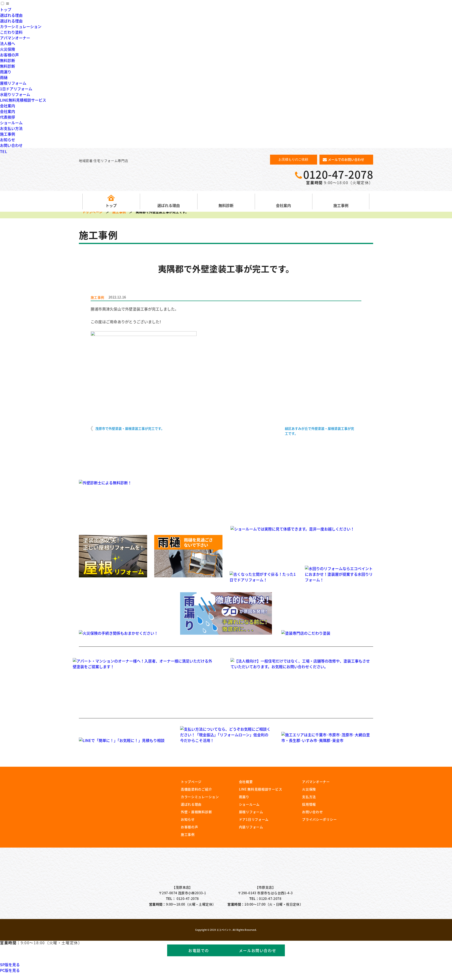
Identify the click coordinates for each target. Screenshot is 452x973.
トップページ (92, 211)
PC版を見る (10, 970)
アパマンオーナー (15, 38)
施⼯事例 (188, 834)
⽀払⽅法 (309, 796)
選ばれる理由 (11, 15)
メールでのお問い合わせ (346, 159)
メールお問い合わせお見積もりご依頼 (257, 952)
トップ (5, 9)
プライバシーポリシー (319, 819)
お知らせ (7, 139)
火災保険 (7, 49)
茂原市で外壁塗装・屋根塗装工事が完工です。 (129, 428)
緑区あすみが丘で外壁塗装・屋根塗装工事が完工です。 (319, 431)
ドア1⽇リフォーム (254, 819)
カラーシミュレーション (20, 26)
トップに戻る (435, 959)
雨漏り (5, 72)
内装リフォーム (251, 826)
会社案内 (7, 105)
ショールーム (11, 122)
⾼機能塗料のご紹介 (196, 789)
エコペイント (226, 869)
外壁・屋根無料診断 (196, 811)
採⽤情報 (309, 804)
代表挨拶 (7, 117)
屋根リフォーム (13, 83)
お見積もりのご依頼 (293, 159)
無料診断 (7, 60)
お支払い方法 (11, 128)
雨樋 (4, 77)
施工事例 (7, 134)
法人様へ (7, 43)
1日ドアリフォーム (16, 88)
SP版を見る (10, 964)
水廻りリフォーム (15, 94)
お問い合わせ (11, 145)
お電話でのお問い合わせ (198, 952)
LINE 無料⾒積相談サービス (260, 789)
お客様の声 (9, 55)
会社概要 (246, 781)
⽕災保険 (309, 789)
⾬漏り (244, 796)
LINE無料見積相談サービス (23, 100)
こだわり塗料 (11, 32)
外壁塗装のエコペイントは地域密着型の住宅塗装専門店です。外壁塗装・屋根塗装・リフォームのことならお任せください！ (116, 176)
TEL (3, 151)
